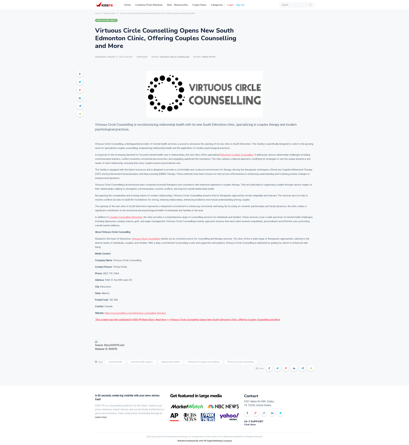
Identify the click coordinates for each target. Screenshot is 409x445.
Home (127, 4)
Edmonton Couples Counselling (236, 154)
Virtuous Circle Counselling (146, 238)
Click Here (250, 424)
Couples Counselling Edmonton (125, 217)
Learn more (101, 417)
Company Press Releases (148, 4)
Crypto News (199, 4)
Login (230, 4)
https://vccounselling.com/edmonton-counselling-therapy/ (135, 313)
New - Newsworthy (177, 4)
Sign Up (240, 4)
